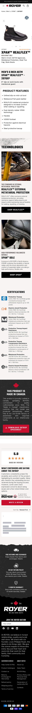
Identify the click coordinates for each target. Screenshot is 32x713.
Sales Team (21, 668)
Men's (8, 11)
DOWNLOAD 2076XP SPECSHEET (17, 428)
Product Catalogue (8, 668)
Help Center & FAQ (7, 665)
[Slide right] (20, 46)
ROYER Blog (21, 671)
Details (20, 559)
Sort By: (16, 510)
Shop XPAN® (16, 274)
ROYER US (10, 701)
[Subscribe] (29, 624)
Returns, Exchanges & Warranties (6, 677)
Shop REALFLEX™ (16, 209)
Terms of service (7, 689)
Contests (20, 687)
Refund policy (6, 682)
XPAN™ (14, 11)
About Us (20, 665)
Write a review (16, 502)
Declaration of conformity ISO (22, 683)
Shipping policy (7, 685)
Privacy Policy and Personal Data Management (23, 677)
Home (3, 11)
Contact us (5, 671)
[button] (4, 6)
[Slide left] (12, 46)
